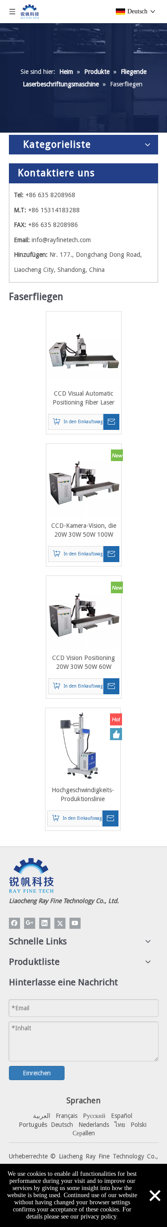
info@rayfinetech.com (61, 239)
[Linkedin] (44, 923)
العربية (41, 1115)
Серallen (84, 1133)
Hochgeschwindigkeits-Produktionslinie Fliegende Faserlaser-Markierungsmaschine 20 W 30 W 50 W (83, 794)
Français (66, 1115)
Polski (138, 1124)
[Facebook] (14, 923)
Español (121, 1115)
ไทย (119, 1124)
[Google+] (29, 923)
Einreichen (37, 1073)
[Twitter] (59, 923)
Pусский (94, 1115)
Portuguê (32, 1124)
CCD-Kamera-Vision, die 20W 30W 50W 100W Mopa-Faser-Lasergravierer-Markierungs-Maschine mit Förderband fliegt (83, 530)
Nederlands (93, 1124)
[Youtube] (75, 923)
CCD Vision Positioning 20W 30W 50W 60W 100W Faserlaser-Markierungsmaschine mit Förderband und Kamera (83, 662)
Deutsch (62, 1124)
